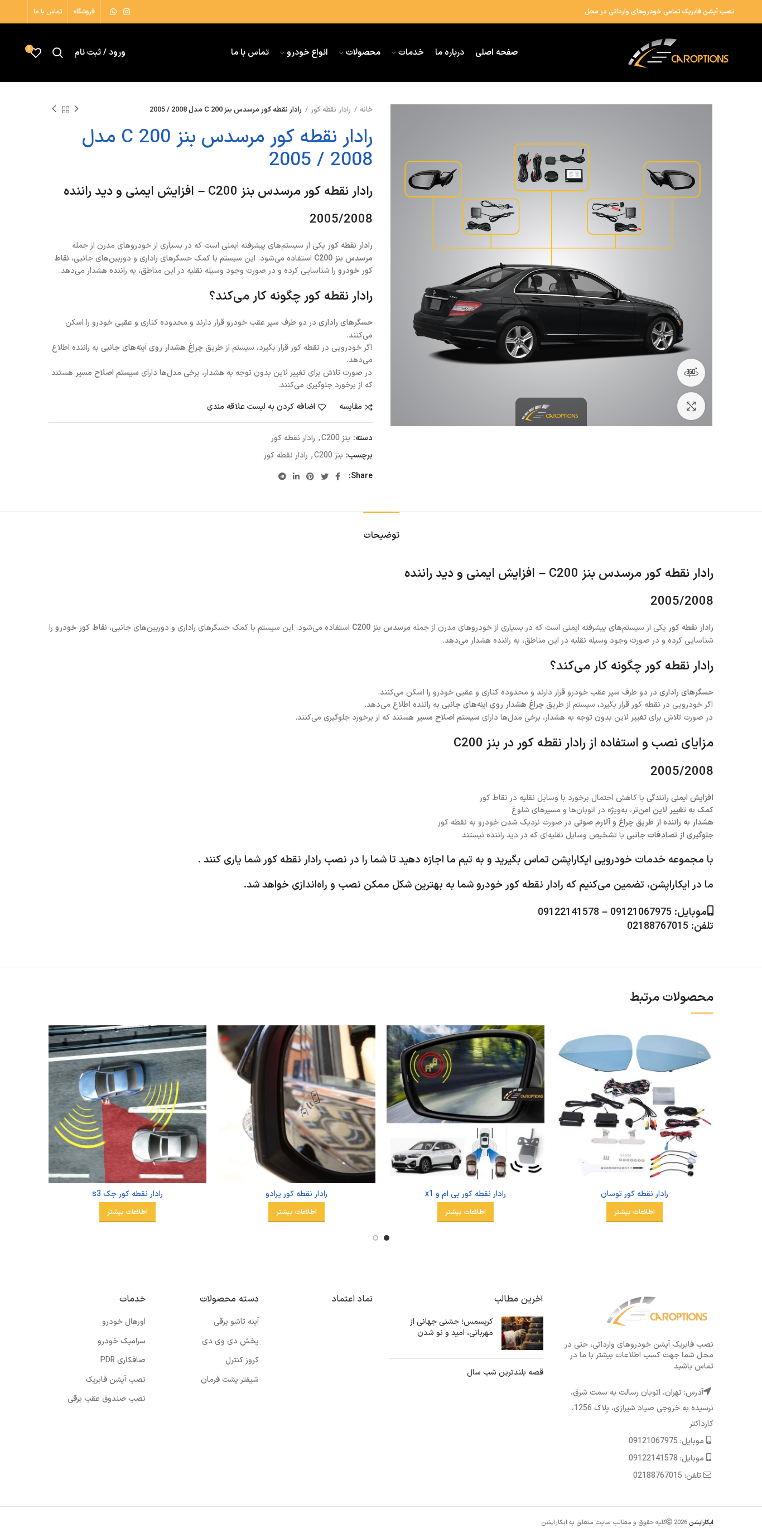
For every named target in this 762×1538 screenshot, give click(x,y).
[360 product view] (691, 373)
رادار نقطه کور (331, 110)
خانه (366, 110)
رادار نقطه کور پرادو (296, 1194)
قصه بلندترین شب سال (505, 1372)
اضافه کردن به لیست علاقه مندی (261, 407)
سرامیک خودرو (122, 1341)
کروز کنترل (242, 1360)
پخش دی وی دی (230, 1341)
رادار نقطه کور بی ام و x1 (465, 1194)
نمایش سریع (564, 1068)
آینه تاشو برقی (236, 1322)
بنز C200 (335, 438)
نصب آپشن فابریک (115, 1380)
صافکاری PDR (123, 1360)
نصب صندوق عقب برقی (106, 1399)
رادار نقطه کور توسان (634, 1194)
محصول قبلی (76, 109)
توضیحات (381, 535)
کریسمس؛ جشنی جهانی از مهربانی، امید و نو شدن (451, 1327)
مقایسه (350, 407)
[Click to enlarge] (691, 406)
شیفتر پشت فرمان (230, 1380)
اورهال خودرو (124, 1322)
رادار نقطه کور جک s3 (127, 1194)
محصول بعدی (54, 109)
